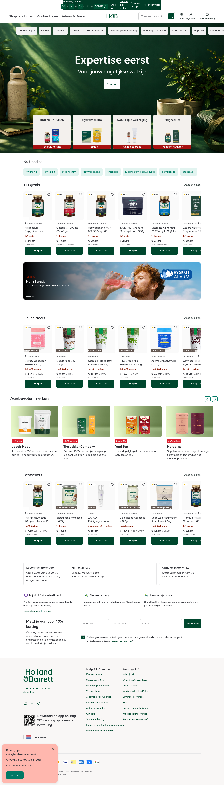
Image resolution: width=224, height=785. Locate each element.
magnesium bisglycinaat (140, 171)
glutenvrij (188, 171)
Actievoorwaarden (153, 4)
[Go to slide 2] (33, 296)
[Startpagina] (112, 16)
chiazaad (112, 171)
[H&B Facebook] (32, 703)
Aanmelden (192, 623)
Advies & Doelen (74, 16)
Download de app (136, 5)
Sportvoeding (180, 30)
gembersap (168, 171)
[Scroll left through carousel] (26, 223)
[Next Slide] (215, 399)
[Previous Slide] (208, 399)
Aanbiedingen (47, 16)
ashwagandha (91, 171)
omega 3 (49, 171)
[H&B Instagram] (25, 703)
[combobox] (153, 16)
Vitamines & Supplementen (88, 30)
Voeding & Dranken (154, 30)
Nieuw (45, 30)
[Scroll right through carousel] (198, 223)
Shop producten (21, 16)
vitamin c (31, 171)
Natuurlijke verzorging (124, 30)
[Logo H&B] (112, 17)
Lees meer (15, 775)
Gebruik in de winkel (124, 4)
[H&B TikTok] (39, 703)
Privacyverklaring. (121, 640)
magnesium (69, 171)
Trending (60, 30)
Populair (199, 30)
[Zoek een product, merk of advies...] (171, 16)
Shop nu (113, 6)
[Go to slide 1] (28, 296)
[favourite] (49, 194)
